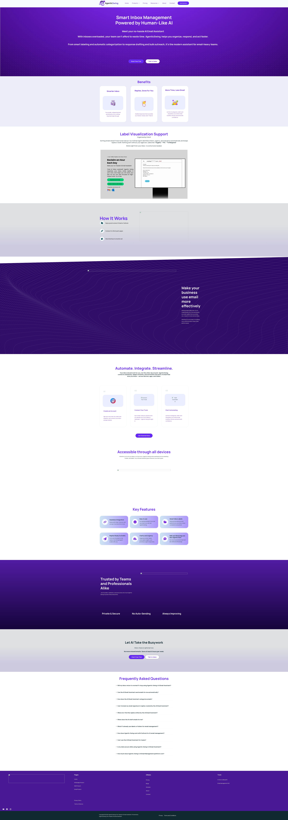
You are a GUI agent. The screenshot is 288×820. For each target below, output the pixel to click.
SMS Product (77, 786)
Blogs (147, 783)
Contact (148, 794)
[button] (183, 3)
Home (75, 779)
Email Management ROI (223, 783)
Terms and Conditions (170, 815)
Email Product (77, 789)
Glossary (148, 787)
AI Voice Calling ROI (222, 779)
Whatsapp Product (79, 782)
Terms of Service (78, 804)
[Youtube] (3, 809)
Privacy (161, 815)
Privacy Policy (77, 800)
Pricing (147, 780)
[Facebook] (7, 809)
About (147, 791)
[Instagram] (10, 809)
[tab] (144, 685)
